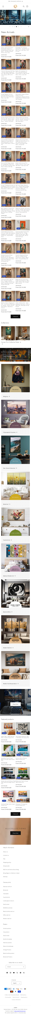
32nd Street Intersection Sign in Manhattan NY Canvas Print (22, 737)
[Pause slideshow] (29, 26)
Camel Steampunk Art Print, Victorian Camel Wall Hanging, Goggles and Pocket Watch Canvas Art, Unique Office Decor (8, 234)
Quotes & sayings (7, 939)
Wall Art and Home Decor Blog (11, 869)
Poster (17, 342)
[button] (3, 6)
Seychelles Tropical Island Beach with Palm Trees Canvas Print (8, 759)
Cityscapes (6, 893)
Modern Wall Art (7, 647)
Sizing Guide (6, 866)
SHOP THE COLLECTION (10, 19)
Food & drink (6, 897)
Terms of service (16, 997)
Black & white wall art (8, 911)
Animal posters (7, 928)
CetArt (9, 994)
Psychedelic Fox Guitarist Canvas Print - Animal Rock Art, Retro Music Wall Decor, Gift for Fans (23, 49)
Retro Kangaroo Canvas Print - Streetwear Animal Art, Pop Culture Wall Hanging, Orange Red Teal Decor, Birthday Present (8, 211)
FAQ (4, 859)
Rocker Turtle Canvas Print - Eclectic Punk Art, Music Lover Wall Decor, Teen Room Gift (22, 164)
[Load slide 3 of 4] (16, 27)
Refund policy (23, 994)
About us (5, 851)
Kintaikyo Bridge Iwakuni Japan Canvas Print (8, 805)
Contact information (16, 999)
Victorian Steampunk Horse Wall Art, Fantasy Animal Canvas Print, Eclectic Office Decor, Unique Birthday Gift (22, 257)
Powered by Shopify (15, 994)
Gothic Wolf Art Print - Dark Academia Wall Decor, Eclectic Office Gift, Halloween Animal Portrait (23, 304)
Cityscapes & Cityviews (9, 432)
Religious (5, 396)
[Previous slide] (10, 26)
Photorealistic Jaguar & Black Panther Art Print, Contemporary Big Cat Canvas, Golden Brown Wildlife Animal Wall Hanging (22, 97)
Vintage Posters (7, 949)
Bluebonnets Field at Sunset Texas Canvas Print (22, 782)
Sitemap (5, 876)
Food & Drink (6, 540)
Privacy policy (8, 997)
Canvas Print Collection (8, 342)
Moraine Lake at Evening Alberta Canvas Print (21, 759)
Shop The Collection (9, 356)
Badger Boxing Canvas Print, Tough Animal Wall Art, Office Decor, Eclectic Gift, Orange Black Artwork (22, 281)
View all (15, 316)
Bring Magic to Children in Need (11, 873)
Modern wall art (7, 918)
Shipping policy (7, 862)
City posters (6, 932)
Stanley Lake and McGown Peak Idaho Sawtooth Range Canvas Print (8, 782)
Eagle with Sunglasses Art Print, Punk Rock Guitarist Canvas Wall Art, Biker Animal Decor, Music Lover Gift (22, 72)
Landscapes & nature (8, 900)
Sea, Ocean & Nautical (9, 468)
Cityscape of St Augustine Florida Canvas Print (21, 805)
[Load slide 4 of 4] (18, 27)
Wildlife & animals (7, 908)
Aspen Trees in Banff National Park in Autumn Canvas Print (7, 737)
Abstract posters (7, 942)
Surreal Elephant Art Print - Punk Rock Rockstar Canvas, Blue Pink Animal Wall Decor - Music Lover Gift (8, 96)
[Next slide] (21, 26)
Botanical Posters (7, 957)
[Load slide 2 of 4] (14, 27)
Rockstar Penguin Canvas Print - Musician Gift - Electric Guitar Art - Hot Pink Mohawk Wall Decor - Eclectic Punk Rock (8, 119)
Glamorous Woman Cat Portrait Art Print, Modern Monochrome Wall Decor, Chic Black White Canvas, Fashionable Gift (23, 210)
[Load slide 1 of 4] (13, 27)
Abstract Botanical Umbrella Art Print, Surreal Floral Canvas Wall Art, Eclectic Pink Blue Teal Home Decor (23, 119)
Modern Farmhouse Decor (10, 683)
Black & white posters (8, 953)
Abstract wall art (7, 886)
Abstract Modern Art (8, 576)
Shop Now (15, 704)
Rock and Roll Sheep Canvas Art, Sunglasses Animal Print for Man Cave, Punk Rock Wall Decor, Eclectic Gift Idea (8, 164)
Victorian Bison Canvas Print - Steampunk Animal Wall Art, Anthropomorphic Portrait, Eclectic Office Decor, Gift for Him (8, 142)
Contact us (6, 855)
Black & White (7, 612)
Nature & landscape (8, 946)
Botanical (5, 504)
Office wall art (6, 915)
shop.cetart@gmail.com (20, 1011)
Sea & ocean (6, 904)
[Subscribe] (23, 967)
